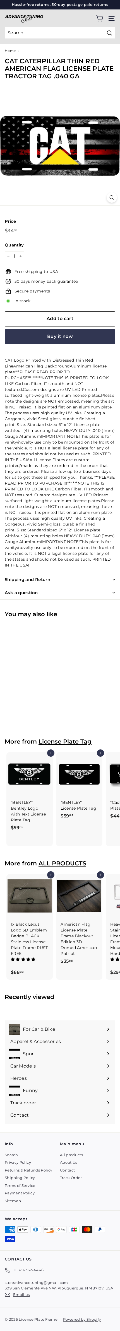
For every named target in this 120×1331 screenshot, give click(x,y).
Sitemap (13, 1201)
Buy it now (60, 336)
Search (11, 1155)
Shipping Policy (20, 1177)
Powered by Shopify (82, 1319)
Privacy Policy (18, 1162)
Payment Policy (20, 1193)
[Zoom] (112, 197)
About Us (68, 1162)
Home (10, 51)
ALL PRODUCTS (62, 863)
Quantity (14, 245)
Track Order (71, 1177)
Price (10, 221)
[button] (24, 959)
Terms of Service (20, 1185)
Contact (67, 1170)
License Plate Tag (65, 741)
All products (71, 1155)
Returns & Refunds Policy (28, 1170)
